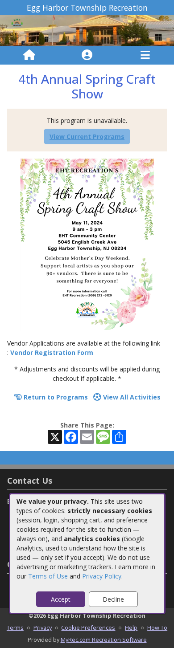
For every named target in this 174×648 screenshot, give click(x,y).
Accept (60, 599)
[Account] (87, 55)
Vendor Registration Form (51, 352)
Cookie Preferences (88, 628)
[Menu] (145, 55)
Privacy (42, 628)
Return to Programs (55, 397)
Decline (113, 599)
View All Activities (131, 397)
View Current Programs (87, 136)
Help (131, 628)
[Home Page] (29, 55)
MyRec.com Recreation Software (104, 640)
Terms (15, 628)
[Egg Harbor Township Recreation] (87, 29)
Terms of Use (48, 576)
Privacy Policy (101, 576)
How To (157, 628)
